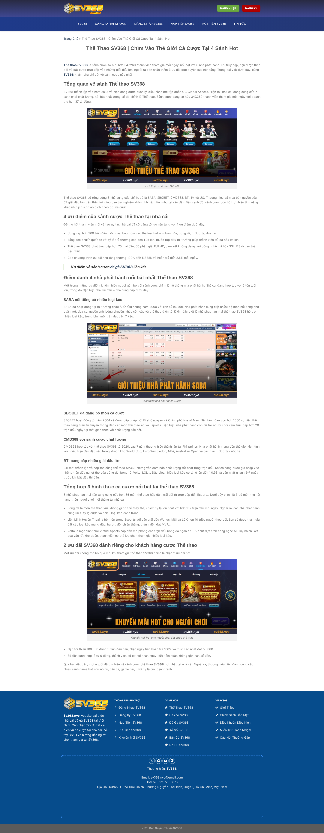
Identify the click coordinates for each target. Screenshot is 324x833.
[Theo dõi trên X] (152, 761)
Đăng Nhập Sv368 (148, 23)
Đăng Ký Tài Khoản (110, 23)
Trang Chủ (71, 38)
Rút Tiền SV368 (214, 23)
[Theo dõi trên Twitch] (172, 761)
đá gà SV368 (121, 267)
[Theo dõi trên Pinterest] (158, 761)
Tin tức (240, 23)
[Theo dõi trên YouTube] (165, 761)
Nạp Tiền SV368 (182, 23)
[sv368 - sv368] (84, 8)
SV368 (82, 23)
